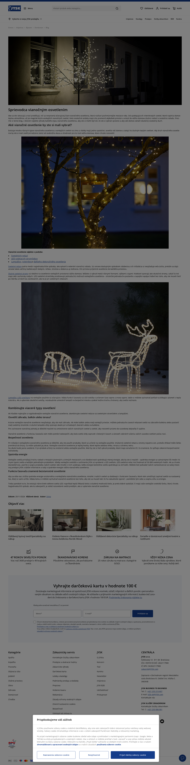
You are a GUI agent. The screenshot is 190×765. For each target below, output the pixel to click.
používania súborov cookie (109, 744)
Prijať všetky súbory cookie (133, 755)
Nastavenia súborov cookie (56, 755)
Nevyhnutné (94, 755)
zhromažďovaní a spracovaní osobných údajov (57, 744)
